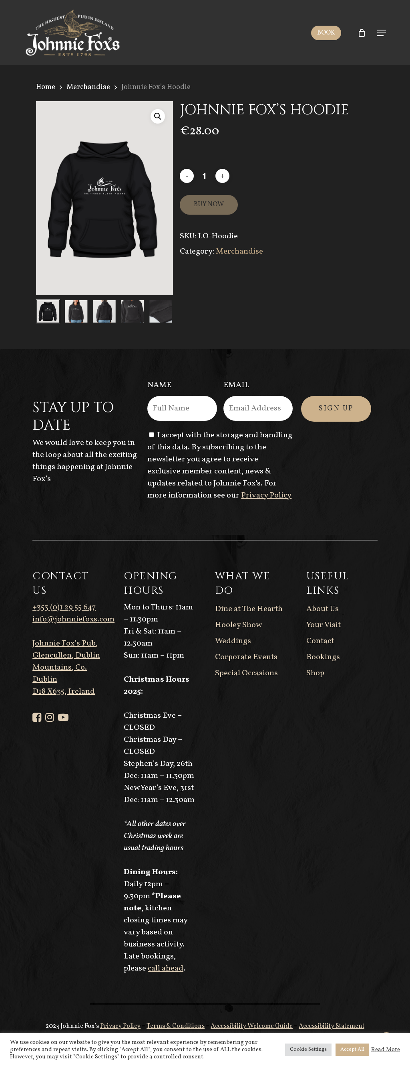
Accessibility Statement (331, 1026)
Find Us (326, 8)
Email (236, 385)
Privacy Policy (266, 495)
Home (45, 87)
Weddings (233, 641)
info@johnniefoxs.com (201, 8)
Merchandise (88, 87)
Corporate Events (246, 657)
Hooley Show (238, 625)
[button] (381, 33)
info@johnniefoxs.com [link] (73, 619)
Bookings (323, 657)
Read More (385, 1049)
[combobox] (205, 20)
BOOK (326, 32)
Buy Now (209, 204)
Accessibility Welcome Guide (252, 1026)
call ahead (165, 968)
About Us (322, 609)
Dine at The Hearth (249, 609)
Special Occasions (246, 673)
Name (159, 385)
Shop (315, 673)
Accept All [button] (352, 1049)
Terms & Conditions (176, 1026)
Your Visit (323, 625)
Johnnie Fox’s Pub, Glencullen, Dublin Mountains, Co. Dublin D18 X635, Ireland (66, 667)
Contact (320, 641)
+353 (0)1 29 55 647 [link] (64, 607)
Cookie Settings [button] (308, 1049)
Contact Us (277, 8)
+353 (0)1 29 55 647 (108, 8)
